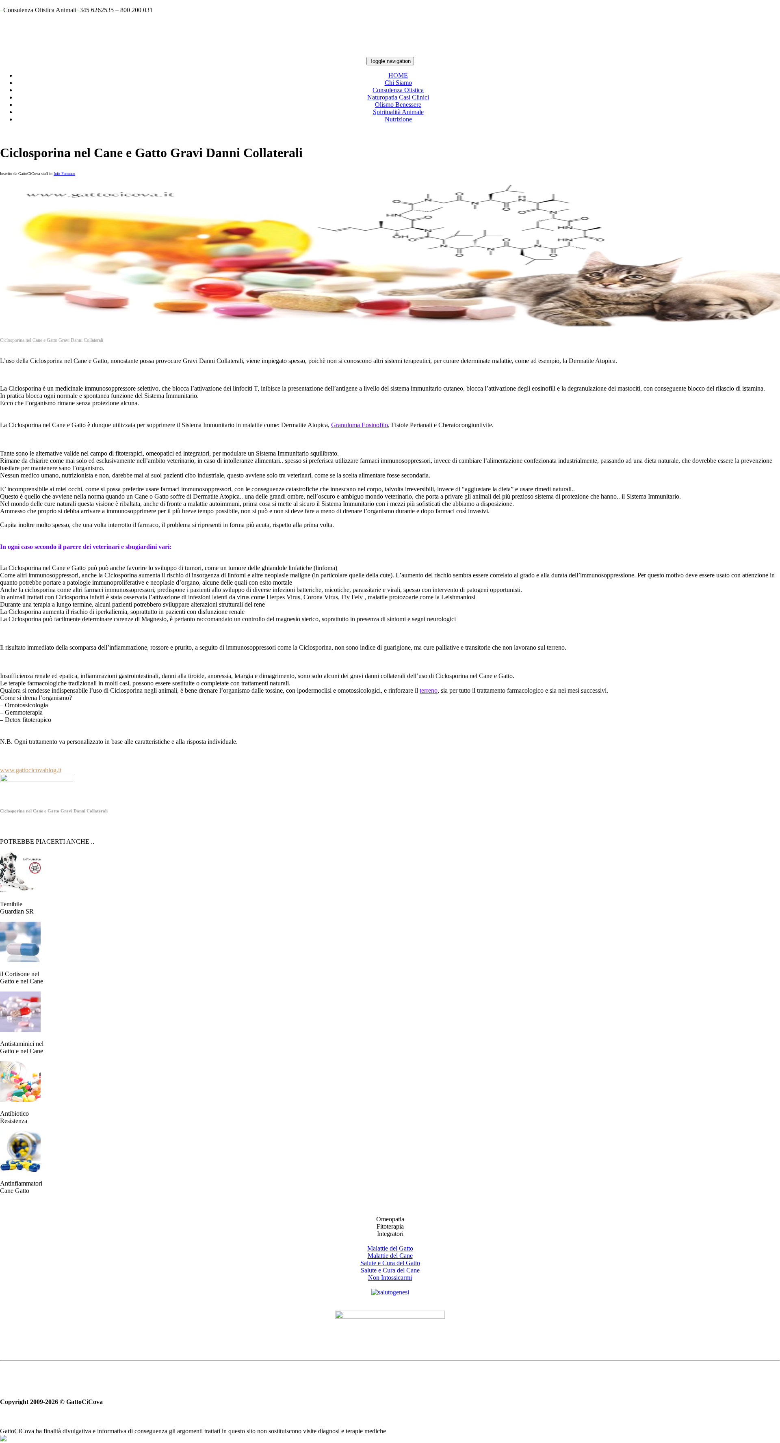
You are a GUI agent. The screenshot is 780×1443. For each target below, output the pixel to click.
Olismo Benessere (398, 104)
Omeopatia (390, 1219)
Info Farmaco (64, 173)
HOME (398, 75)
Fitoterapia (390, 1226)
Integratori (390, 1233)
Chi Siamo (398, 82)
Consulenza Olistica (398, 89)
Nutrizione (398, 119)
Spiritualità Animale (398, 111)
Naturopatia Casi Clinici (398, 97)
